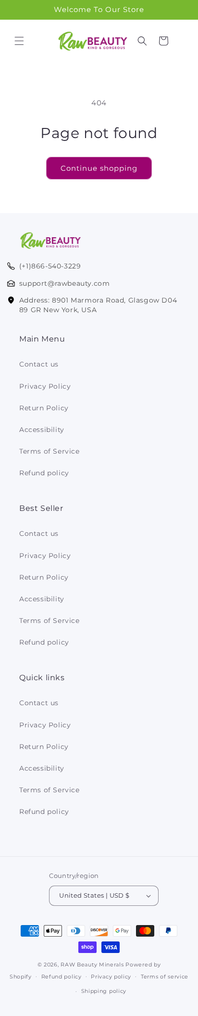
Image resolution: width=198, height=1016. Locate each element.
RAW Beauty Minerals (92, 964)
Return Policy (44, 408)
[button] (19, 40)
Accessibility (41, 429)
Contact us (39, 364)
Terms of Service (49, 451)
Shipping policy (104, 991)
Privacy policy (111, 976)
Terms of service (164, 976)
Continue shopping (99, 168)
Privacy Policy (45, 386)
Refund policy (44, 473)
